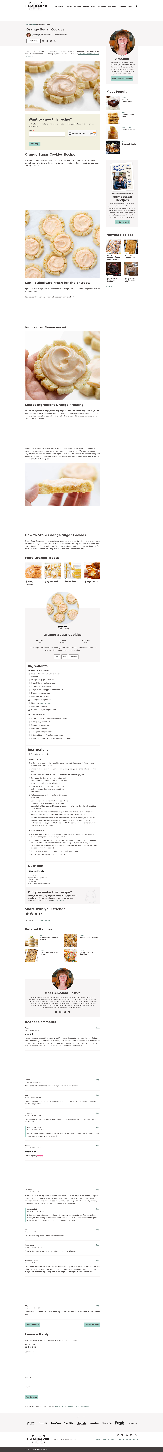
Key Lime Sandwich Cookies (49, 938)
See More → (109, 286)
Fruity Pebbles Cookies (86, 953)
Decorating (102, 6)
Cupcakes (77, 6)
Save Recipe (34, 144)
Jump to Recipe (33, 41)
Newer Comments (92, 1325)
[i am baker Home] (36, 6)
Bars (66, 578)
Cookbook (122, 6)
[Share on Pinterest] (47, 41)
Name (28, 1378)
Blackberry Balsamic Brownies (112, 280)
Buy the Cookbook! (122, 222)
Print (57, 657)
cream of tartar (45, 703)
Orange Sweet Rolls (51, 582)
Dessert (40, 36)
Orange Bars (70, 581)
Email (31, 131)
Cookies (86, 6)
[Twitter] (131, 1434)
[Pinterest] (117, 1434)
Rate (64, 657)
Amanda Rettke (38, 34)
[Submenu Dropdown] (64, 6)
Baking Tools (108, 1439)
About (130, 6)
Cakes (69, 6)
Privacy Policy (132, 1439)
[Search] (136, 6)
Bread (109, 253)
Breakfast (48, 578)
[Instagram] (127, 1434)
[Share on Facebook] (43, 41)
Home (28, 24)
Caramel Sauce (128, 129)
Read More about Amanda (122, 79)
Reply (98, 1028)
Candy (93, 6)
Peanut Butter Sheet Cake (131, 257)
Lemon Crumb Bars (128, 115)
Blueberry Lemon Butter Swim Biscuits (113, 257)
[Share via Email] (55, 41)
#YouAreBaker (58, 900)
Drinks (126, 276)
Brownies (110, 276)
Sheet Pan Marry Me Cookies (49, 953)
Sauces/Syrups (126, 127)
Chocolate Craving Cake (128, 101)
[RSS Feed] (136, 1434)
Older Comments (32, 1325)
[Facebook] (122, 1434)
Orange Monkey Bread (92, 582)
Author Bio (112, 6)
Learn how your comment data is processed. (72, 1406)
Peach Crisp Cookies (89, 937)
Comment (73, 657)
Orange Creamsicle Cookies (31, 583)
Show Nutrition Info (36, 871)
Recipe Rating (30, 1344)
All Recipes (59, 6)
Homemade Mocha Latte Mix (130, 280)
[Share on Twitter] (51, 41)
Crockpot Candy (129, 144)
